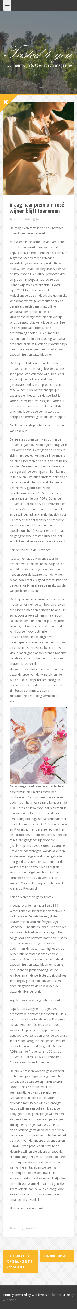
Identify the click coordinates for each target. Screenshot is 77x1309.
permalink (30, 1228)
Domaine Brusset (56, 1256)
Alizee (66, 1295)
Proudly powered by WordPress (25, 1295)
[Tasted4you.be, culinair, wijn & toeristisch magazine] (38, 55)
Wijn (15, 1228)
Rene (39, 219)
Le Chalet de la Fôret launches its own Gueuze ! (19, 1261)
